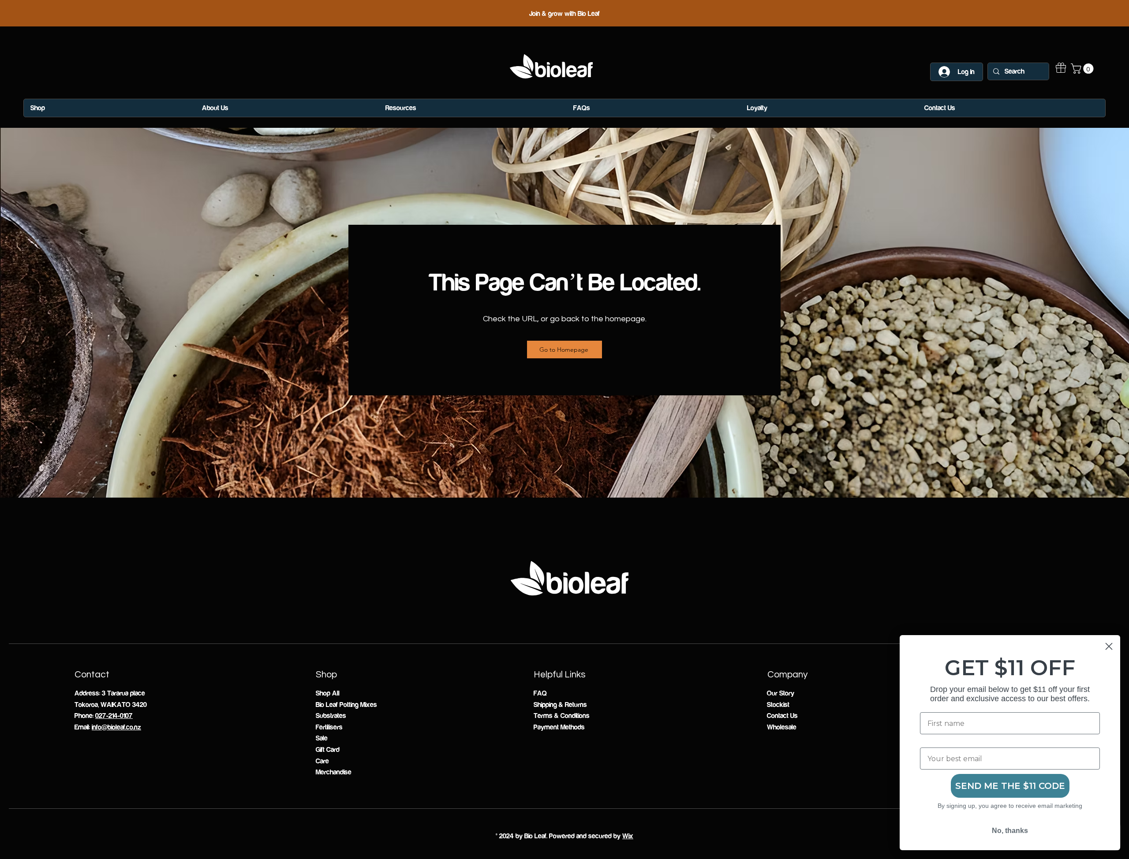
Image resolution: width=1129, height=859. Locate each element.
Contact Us (782, 716)
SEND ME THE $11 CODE (1010, 786)
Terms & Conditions (562, 716)
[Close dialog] (1109, 646)
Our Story (780, 693)
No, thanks (1010, 830)
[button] (1083, 68)
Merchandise (333, 772)
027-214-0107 (114, 716)
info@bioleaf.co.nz (116, 727)
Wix (627, 836)
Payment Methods (559, 727)
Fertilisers (329, 727)
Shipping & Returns (560, 705)
